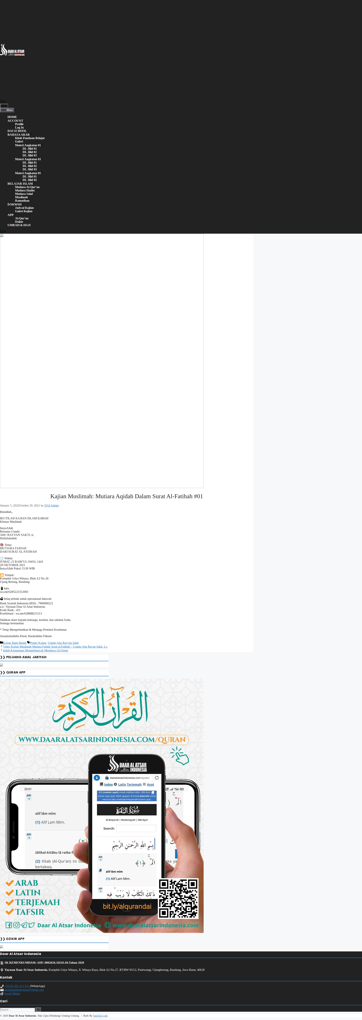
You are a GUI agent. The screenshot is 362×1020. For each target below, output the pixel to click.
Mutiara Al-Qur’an (27, 187)
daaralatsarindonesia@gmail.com (24, 989)
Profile (19, 124)
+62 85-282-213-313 (16, 986)
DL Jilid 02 (30, 152)
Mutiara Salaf (24, 193)
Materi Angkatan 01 (28, 145)
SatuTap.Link (100, 1015)
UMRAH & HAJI (19, 225)
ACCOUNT (15, 120)
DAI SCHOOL (17, 130)
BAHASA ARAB (19, 134)
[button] (3, 102)
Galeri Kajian (23, 211)
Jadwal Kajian (24, 207)
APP (11, 215)
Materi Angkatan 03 (28, 159)
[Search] (38, 1010)
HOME (12, 117)
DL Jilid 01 (30, 148)
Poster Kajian (38, 642)
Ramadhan (22, 200)
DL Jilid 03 (30, 155)
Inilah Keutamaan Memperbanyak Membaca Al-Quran (35, 650)
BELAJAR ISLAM (20, 183)
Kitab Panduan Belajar (30, 138)
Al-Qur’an (21, 218)
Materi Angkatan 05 (28, 173)
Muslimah (21, 197)
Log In (19, 127)
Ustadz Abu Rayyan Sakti (63, 642)
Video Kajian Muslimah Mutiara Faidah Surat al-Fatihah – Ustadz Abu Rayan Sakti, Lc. (55, 646)
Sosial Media (12, 993)
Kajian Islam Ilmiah (14, 642)
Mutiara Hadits (25, 190)
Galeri (19, 141)
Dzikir (19, 221)
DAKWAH (14, 204)
